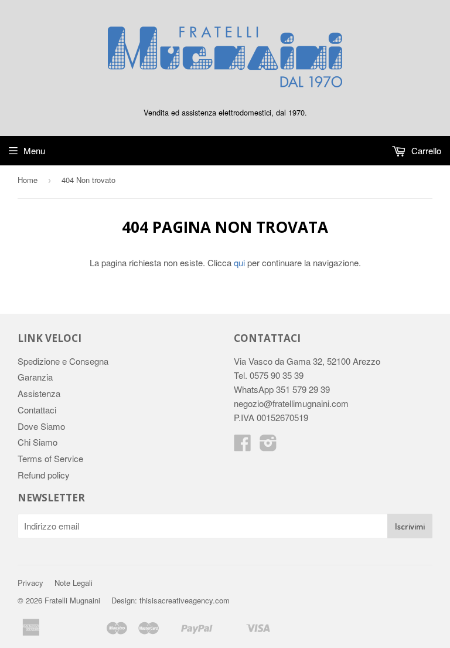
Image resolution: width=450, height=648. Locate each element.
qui (239, 262)
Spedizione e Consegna (63, 361)
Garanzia (35, 377)
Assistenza (39, 393)
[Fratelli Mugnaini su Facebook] (242, 446)
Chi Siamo (37, 442)
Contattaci (37, 409)
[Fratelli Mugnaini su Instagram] (268, 446)
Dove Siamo (41, 426)
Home (28, 179)
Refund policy (44, 475)
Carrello (425, 150)
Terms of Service (50, 458)
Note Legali (73, 582)
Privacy (30, 582)
